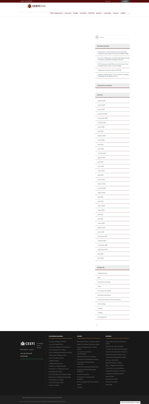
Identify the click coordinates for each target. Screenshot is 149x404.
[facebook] (112, 1)
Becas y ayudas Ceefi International (87, 382)
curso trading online (28, 397)
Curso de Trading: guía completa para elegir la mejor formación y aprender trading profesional (114, 59)
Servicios (99, 13)
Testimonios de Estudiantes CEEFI (116, 357)
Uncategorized (102, 317)
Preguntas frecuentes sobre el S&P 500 (109, 70)
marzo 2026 (101, 105)
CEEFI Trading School (56, 13)
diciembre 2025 (102, 114)
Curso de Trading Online (56, 344)
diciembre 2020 (102, 236)
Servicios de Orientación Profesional (116, 352)
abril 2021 (100, 219)
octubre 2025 (102, 122)
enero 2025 (101, 140)
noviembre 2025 (103, 118)
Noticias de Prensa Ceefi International (109, 299)
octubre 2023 (102, 153)
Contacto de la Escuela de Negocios (116, 349)
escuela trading (46, 397)
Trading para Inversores (56, 363)
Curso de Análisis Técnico (56, 358)
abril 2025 (100, 131)
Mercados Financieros (104, 295)
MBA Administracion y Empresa (86, 356)
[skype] (123, 398)
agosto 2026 (101, 101)
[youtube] (116, 1)
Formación (83, 13)
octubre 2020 (102, 241)
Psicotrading (101, 304)
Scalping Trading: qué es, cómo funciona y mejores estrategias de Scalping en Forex (113, 75)
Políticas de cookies (111, 382)
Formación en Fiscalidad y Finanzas (87, 359)
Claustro (79, 387)
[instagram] (118, 1)
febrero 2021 (101, 228)
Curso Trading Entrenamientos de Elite (60, 352)
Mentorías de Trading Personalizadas (60, 377)
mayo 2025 (101, 127)
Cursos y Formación (83, 374)
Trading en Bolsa (54, 361)
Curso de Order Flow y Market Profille (60, 374)
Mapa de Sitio (110, 376)
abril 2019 (100, 254)
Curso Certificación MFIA (56, 382)
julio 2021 (100, 214)
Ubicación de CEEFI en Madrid (114, 346)
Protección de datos (112, 379)
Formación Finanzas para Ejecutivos (88, 367)
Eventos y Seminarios (112, 360)
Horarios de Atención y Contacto (115, 371)
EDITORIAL (91, 13)
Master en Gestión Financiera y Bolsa (88, 344)
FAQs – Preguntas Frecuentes (114, 365)
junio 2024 (101, 149)
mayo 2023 (101, 171)
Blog (99, 278)
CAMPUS (125, 1)
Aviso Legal (109, 384)
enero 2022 (101, 210)
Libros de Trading (54, 385)
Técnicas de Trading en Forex (57, 355)
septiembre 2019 (103, 249)
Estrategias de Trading (55, 372)
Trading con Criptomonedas (57, 366)
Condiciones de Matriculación (115, 374)
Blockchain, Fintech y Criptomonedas (88, 341)
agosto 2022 (101, 193)
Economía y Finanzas (104, 282)
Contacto (116, 13)
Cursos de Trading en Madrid (57, 341)
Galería (79, 384)
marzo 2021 (101, 223)
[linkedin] (114, 1)
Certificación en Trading (56, 380)
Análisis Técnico (102, 273)
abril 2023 (100, 175)
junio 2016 (101, 258)
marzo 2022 (101, 206)
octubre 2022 (102, 188)
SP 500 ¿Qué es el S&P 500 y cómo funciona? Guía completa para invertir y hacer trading (113, 65)
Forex (99, 286)
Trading (100, 308)
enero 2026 (101, 109)
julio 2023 (100, 162)
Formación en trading (104, 291)
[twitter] (126, 398)
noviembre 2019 (102, 245)
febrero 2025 (101, 136)
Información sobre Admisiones (115, 368)
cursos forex (37, 397)
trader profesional (57, 397)
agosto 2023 (101, 157)
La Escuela (68, 13)
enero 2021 (101, 232)
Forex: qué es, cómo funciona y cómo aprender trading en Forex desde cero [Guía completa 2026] (113, 52)
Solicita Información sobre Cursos (116, 354)
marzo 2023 (101, 179)
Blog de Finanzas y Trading (113, 363)
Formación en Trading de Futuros (59, 369)
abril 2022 (100, 201)
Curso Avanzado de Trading (57, 350)
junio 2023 (101, 166)
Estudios (75, 13)
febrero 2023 (101, 184)
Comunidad (107, 13)
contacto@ (24, 356)
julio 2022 (100, 197)
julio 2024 (100, 144)
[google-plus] (117, 398)
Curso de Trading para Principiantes (59, 347)
